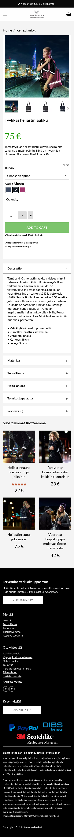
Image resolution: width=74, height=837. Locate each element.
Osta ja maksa (11, 661)
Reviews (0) (15, 411)
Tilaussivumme (11, 631)
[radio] (8, 190)
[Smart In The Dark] (37, 14)
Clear (66, 165)
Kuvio (9, 168)
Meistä (7, 620)
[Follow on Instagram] (12, 689)
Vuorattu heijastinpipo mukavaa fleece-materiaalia (55, 541)
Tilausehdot (10, 672)
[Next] (63, 66)
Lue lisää (43, 154)
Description (15, 268)
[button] (5, 14)
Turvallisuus (15, 373)
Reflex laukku (26, 30)
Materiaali (14, 360)
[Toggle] (66, 268)
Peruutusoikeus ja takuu (17, 668)
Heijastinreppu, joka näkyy (19, 536)
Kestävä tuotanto (13, 635)
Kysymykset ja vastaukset (17, 657)
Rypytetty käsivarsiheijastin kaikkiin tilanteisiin (55, 472)
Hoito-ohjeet (16, 385)
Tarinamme (9, 628)
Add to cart (37, 227)
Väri (8, 184)
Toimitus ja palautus (20, 398)
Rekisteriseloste (12, 676)
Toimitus (8, 664)
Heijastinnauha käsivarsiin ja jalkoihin (19, 472)
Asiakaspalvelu (11, 653)
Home (7, 30)
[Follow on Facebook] (6, 689)
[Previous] (10, 66)
